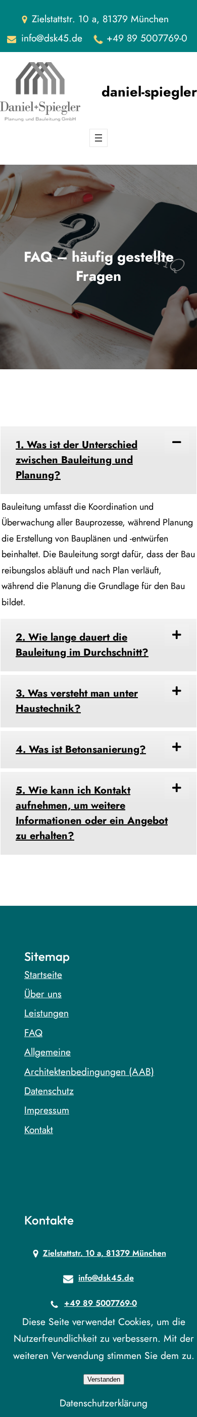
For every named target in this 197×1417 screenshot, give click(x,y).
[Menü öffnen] (98, 138)
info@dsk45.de (51, 38)
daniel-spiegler (149, 92)
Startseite (43, 974)
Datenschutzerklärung (103, 1403)
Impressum (46, 1110)
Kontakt (38, 1129)
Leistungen (46, 1013)
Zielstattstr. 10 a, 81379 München (104, 1253)
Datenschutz (49, 1091)
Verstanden (103, 1379)
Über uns (43, 994)
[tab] (98, 460)
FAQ (33, 1032)
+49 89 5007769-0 (147, 38)
